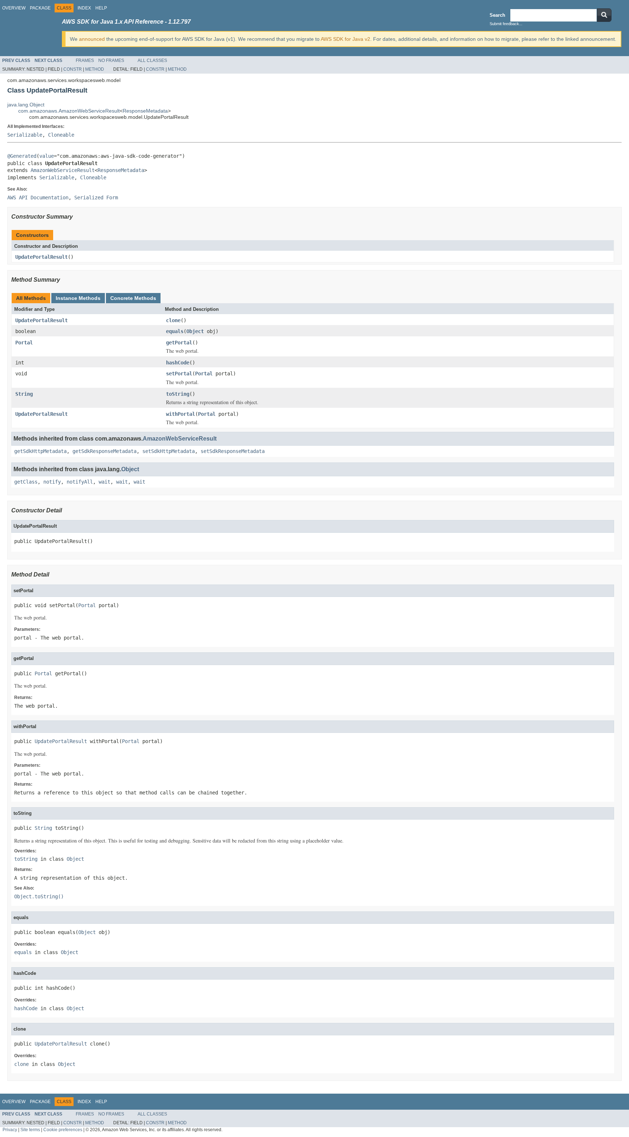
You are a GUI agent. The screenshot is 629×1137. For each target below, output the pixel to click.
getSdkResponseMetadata (104, 451)
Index (84, 8)
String (24, 394)
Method (94, 69)
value (46, 156)
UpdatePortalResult (41, 257)
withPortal (180, 414)
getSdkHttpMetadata (40, 451)
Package (40, 8)
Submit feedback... (506, 24)
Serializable (24, 135)
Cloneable (61, 135)
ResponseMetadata (145, 111)
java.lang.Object (25, 105)
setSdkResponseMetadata (233, 451)
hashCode (177, 363)
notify (52, 482)
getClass (25, 482)
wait (104, 482)
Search (497, 15)
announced (92, 39)
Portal (24, 342)
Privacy (10, 1129)
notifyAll (80, 482)
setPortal (179, 373)
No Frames (111, 60)
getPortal (179, 342)
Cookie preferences (62, 1129)
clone (173, 320)
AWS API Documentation (37, 197)
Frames (85, 60)
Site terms (30, 1129)
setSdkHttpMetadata (168, 451)
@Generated (21, 156)
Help (101, 8)
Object (195, 331)
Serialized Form (96, 197)
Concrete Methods (133, 298)
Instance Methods (78, 298)
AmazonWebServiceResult (63, 170)
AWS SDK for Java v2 (345, 39)
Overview (13, 8)
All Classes (152, 60)
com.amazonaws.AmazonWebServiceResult (69, 111)
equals (174, 331)
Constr (72, 69)
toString (177, 394)
